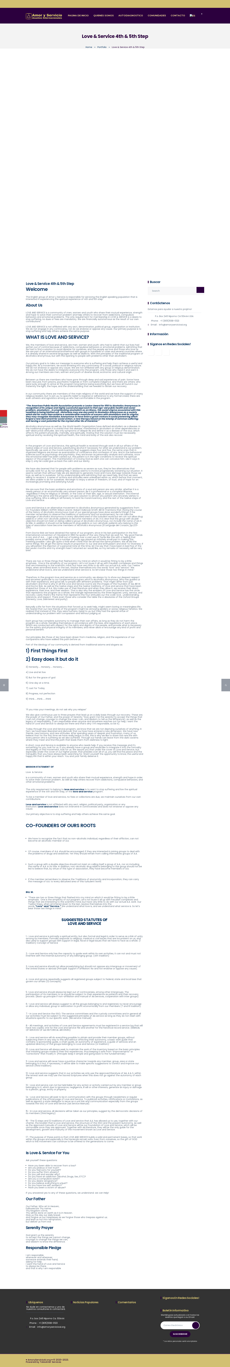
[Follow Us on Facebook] (151, 352)
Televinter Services (50, 1362)
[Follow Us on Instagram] (159, 352)
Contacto (178, 15)
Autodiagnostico (130, 15)
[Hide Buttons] (4, 425)
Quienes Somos (103, 15)
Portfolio (102, 47)
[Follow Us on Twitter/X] (166, 352)
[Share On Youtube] (3, 413)
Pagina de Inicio (78, 15)
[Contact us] (3, 420)
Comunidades (157, 15)
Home (89, 47)
